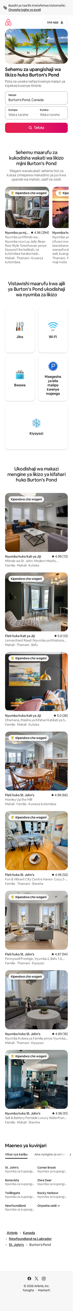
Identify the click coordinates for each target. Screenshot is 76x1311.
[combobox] (36, 99)
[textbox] (20, 114)
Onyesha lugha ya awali (24, 10)
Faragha (28, 1290)
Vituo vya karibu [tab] (16, 1154)
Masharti (44, 1290)
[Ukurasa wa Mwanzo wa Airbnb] (8, 22)
